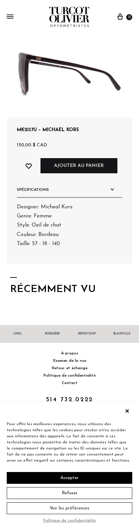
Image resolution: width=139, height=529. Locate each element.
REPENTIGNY (87, 333)
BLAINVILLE (121, 333)
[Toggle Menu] (10, 17)
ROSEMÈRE (52, 333)
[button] (129, 411)
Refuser (70, 493)
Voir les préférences (69, 508)
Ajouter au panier (79, 165)
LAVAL (17, 333)
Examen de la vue (69, 361)
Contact (70, 383)
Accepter (69, 478)
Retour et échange (69, 368)
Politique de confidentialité (69, 521)
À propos (69, 353)
